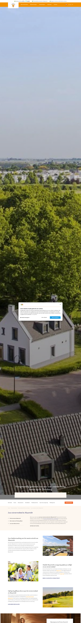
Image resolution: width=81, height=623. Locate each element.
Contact (55, 4)
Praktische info (34, 502)
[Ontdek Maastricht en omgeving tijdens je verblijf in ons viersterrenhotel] (23, 571)
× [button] (60, 304)
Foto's (15, 502)
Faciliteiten (27, 502)
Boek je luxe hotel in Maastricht (51, 578)
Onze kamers (20, 502)
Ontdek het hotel (34, 525)
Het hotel (10, 502)
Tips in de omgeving (44, 502)
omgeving (62, 573)
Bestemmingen (33, 4)
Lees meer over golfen (14, 604)
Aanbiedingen (42, 4)
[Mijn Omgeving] (70, 4)
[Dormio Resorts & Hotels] (13, 5)
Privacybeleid (34, 314)
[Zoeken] (72, 4)
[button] (24, 317)
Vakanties (49, 4)
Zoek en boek (69, 502)
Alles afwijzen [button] (44, 317)
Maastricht (58, 570)
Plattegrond (52, 502)
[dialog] (40, 311)
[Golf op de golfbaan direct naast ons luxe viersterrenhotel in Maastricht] (58, 597)
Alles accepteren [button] (55, 317)
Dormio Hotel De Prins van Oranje (50, 518)
